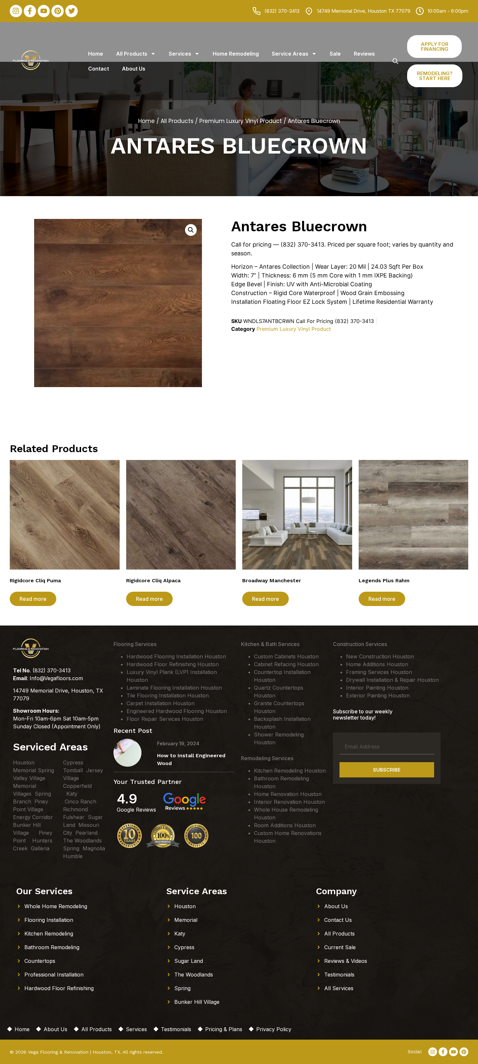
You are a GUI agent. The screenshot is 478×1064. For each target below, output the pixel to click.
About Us (133, 68)
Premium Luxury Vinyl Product (240, 121)
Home (95, 53)
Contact (98, 68)
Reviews (364, 53)
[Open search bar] (395, 61)
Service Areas (290, 53)
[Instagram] (16, 11)
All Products (131, 53)
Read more (33, 599)
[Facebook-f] (30, 11)
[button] (191, 230)
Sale (335, 53)
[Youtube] (44, 11)
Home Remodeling (236, 53)
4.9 (127, 799)
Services (180, 53)
